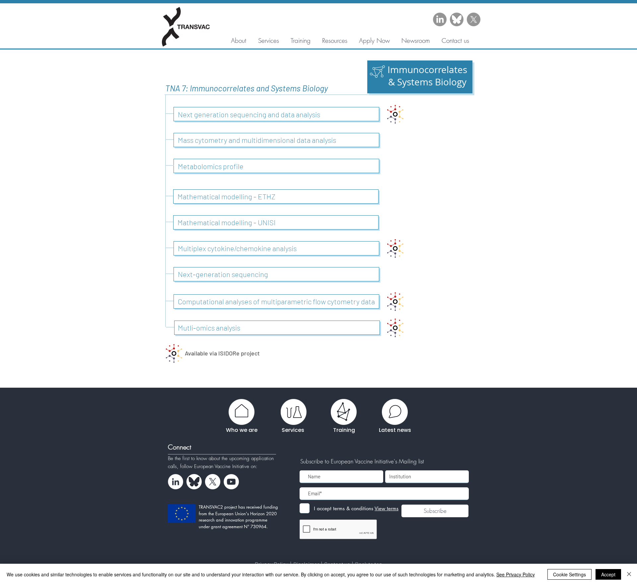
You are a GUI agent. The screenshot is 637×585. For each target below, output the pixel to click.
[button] (334, 40)
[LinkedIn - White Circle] (175, 481)
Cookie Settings (569, 574)
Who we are (241, 430)
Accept (608, 574)
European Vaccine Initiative (222, 466)
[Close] (629, 574)
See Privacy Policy (515, 574)
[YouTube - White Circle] (231, 481)
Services (293, 430)
